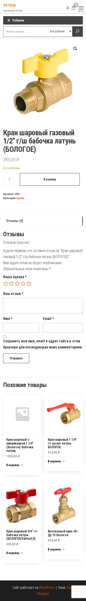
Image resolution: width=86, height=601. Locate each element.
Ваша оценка (15, 277)
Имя (7, 318)
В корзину (50, 179)
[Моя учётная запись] (68, 8)
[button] (75, 48)
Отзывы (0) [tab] (14, 221)
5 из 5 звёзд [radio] (29, 283)
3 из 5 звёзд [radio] (17, 283)
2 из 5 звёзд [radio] (11, 283)
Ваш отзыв (13, 293)
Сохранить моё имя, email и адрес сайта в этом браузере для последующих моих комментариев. (43, 344)
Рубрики (18, 20)
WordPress (47, 587)
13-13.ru (9, 5)
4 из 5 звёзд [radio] (23, 283)
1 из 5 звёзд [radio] (5, 283)
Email (48, 318)
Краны (20, 198)
